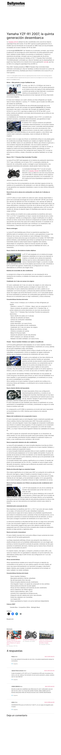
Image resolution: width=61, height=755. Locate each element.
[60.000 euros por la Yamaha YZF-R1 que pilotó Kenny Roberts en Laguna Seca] (14, 635)
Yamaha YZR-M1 (34, 171)
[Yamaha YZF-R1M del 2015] (30, 635)
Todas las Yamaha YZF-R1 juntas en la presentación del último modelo (46, 641)
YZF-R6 (46, 62)
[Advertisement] (30, 20)
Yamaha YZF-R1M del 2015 (30, 639)
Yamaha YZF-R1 (13, 42)
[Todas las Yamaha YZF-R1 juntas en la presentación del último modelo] (46, 635)
